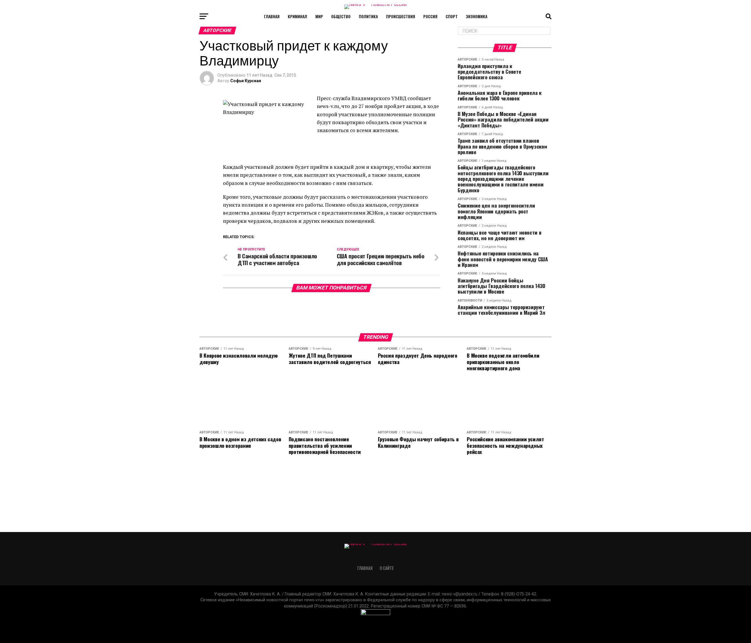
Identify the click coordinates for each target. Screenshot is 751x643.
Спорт (452, 16)
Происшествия (400, 16)
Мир (319, 16)
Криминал (297, 16)
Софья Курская (245, 80)
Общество (341, 16)
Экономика (476, 16)
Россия (430, 16)
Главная (272, 16)
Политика (368, 16)
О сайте (387, 568)
